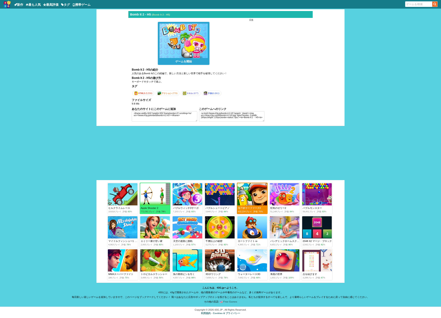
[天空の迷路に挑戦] (187, 227)
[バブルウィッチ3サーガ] (187, 194)
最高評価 (52, 4)
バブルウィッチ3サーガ (186, 208)
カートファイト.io (247, 241)
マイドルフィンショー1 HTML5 (125, 241)
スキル (192, 93)
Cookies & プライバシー (226, 313)
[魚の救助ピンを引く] (187, 260)
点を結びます (310, 274)
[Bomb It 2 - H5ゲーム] (183, 40)
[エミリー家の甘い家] (155, 227)
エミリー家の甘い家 (151, 241)
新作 (20, 4)
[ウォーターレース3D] (252, 260)
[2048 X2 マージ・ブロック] (317, 227)
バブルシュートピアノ (218, 208)
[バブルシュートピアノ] (220, 194)
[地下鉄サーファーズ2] (252, 194)
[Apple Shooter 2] (155, 194)
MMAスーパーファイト (120, 274)
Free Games (230, 301)
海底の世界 (276, 274)
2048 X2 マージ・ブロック (317, 241)
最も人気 (34, 4)
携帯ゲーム (83, 4)
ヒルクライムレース (119, 208)
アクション (169, 93)
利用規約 (206, 313)
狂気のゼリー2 (278, 208)
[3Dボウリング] (220, 260)
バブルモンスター (312, 208)
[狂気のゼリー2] (284, 194)
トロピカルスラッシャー (154, 274)
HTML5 (145, 93)
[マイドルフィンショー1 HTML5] (122, 227)
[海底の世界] (284, 260)
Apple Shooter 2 (149, 208)
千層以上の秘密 (214, 241)
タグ (67, 4)
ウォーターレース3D (249, 274)
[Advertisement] (112, 62)
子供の (213, 93)
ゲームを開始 (183, 61)
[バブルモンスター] (317, 194)
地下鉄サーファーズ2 (249, 208)
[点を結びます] (317, 260)
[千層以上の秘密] (220, 227)
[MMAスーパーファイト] (122, 260)
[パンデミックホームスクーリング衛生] (284, 227)
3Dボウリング (213, 274)
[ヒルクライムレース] (122, 194)
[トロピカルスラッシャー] (155, 260)
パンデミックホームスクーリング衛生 (290, 241)
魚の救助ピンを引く (184, 274)
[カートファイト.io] (252, 227)
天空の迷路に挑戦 (182, 241)
